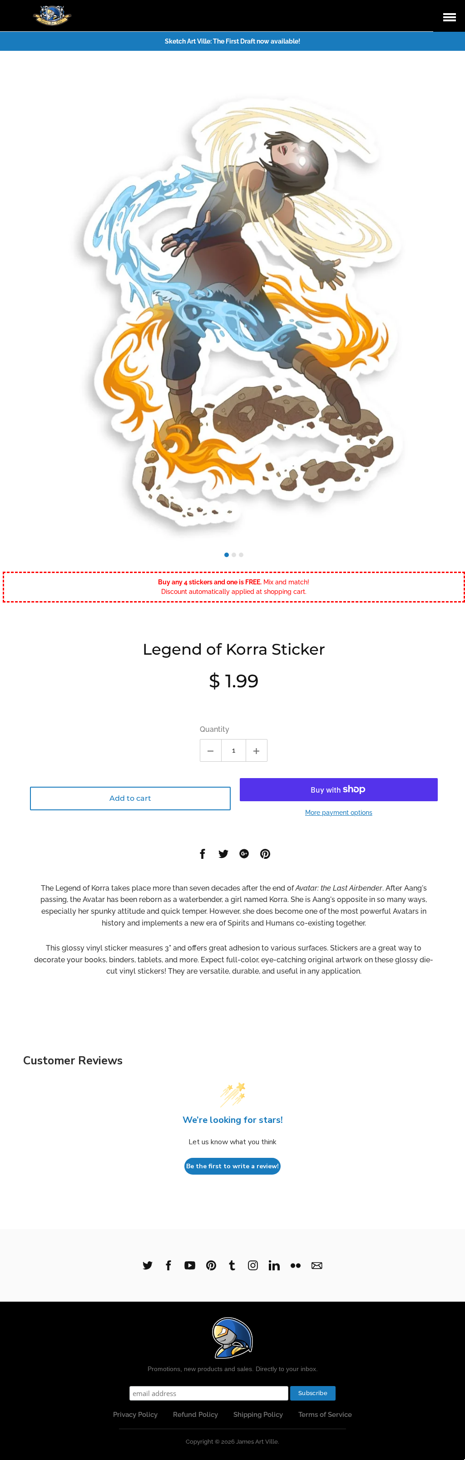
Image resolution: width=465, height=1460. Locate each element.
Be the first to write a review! (232, 1166)
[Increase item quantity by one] (256, 750)
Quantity (214, 729)
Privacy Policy (135, 1415)
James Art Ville (257, 1441)
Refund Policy (195, 1415)
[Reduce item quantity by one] (211, 750)
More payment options (338, 812)
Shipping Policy (258, 1415)
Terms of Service (325, 1415)
